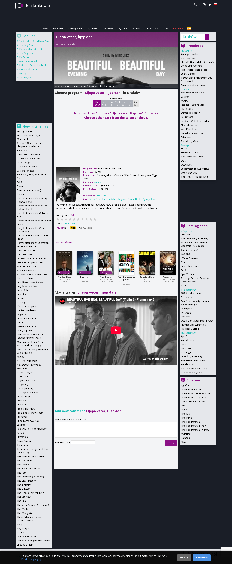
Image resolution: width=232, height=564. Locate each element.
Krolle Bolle (187, 108)
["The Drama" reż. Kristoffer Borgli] (106, 263)
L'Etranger (186, 352)
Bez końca (186, 297)
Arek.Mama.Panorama (192, 92)
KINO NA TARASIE (26, 266)
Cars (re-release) (189, 249)
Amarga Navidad (190, 54)
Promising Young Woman (30, 412)
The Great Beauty (26, 480)
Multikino (185, 433)
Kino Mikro (186, 417)
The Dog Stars (188, 58)
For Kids (136, 28)
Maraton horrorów (26, 326)
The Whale (22, 508)
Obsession (22, 376)
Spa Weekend (188, 274)
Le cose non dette (26, 318)
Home (45, 28)
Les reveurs (187, 116)
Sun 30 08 (97, 103)
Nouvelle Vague (189, 124)
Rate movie (70, 223)
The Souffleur (64, 277)
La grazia (85, 277)
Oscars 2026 (152, 28)
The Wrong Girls (189, 141)
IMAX (183, 405)
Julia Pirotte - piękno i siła (194, 69)
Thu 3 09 (124, 103)
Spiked (20, 432)
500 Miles (186, 234)
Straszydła (26, 77)
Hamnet (21, 194)
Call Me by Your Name (28, 158)
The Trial (21, 500)
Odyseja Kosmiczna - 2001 (30, 380)
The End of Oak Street (192, 156)
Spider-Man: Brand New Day (34, 41)
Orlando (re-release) (191, 356)
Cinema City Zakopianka (193, 397)
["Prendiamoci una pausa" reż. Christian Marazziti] (126, 263)
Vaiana (20, 532)
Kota (183, 344)
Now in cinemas (35, 126)
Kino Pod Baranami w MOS (195, 429)
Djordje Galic (149, 199)
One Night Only (189, 172)
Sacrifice (185, 96)
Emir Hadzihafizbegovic (114, 199)
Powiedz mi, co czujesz (193, 360)
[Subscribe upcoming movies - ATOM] (189, 28)
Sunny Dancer (188, 73)
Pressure (185, 316)
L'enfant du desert (190, 112)
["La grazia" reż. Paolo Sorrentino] (85, 263)
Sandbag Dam (147, 277)
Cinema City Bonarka (192, 389)
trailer (104, 85)
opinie (112, 85)
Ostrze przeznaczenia (28, 392)
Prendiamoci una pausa (126, 278)
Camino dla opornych (28, 166)
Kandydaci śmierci (26, 270)
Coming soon (197, 226)
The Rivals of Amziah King (194, 176)
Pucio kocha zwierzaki (192, 132)
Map (165, 28)
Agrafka (185, 385)
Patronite (178, 28)
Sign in (197, 4)
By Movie (108, 28)
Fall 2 (183, 270)
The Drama (105, 277)
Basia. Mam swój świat (29, 154)
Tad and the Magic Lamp (194, 368)
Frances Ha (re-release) (193, 104)
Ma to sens (187, 348)
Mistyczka (186, 312)
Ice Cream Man (25, 254)
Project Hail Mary (26, 408)
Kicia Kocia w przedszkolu (30, 281)
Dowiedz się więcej (31, 559)
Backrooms (23, 150)
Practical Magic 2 (190, 328)
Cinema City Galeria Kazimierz (196, 393)
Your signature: (63, 442)
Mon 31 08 (105, 103)
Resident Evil (187, 364)
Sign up (207, 4)
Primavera (186, 137)
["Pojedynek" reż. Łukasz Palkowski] (168, 263)
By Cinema (93, 28)
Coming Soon (75, 28)
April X (184, 336)
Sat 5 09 (136, 103)
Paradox (185, 437)
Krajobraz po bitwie (27, 286)
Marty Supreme (25, 330)
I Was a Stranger (189, 257)
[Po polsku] (215, 4)
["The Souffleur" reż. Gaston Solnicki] (64, 263)
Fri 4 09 (130, 103)
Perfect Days (23, 396)
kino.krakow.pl (37, 5)
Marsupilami (187, 308)
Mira (183, 262)
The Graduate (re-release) (194, 238)
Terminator (23, 444)
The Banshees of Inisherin (30, 456)
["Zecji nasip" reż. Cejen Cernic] (147, 263)
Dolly (183, 160)
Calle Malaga (23, 162)
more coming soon (193, 372)
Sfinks (184, 441)
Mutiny (184, 100)
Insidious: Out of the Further (195, 120)
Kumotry (21, 294)
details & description (89, 85)
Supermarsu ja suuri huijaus (195, 168)
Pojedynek (168, 277)
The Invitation (24, 484)
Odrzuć (184, 557)
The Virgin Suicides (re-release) (33, 504)
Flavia (184, 148)
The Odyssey (26, 53)
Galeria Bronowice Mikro (193, 401)
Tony (183, 285)
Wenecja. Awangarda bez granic (33, 540)
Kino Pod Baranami (191, 421)
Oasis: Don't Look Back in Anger (197, 320)
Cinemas (193, 380)
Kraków (190, 37)
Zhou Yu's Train (25, 544)
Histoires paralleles (191, 152)
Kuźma (20, 298)
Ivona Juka (71, 44)
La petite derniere (190, 266)
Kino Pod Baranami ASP (193, 425)
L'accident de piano (27, 306)
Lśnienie (21, 322)
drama (97, 181)
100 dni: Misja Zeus (191, 292)
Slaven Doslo (134, 199)
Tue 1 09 (111, 103)
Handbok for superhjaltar (194, 324)
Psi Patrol (24, 57)
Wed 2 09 (117, 103)
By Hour (122, 28)
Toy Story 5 (23, 528)
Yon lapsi (185, 253)
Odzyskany (186, 164)
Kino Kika (185, 413)
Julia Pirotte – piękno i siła (30, 262)
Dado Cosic (95, 199)
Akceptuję (202, 557)
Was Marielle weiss (190, 129)
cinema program (70, 85)
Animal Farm (187, 340)
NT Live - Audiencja (27, 360)
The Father (22, 472)
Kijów (184, 409)
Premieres (58, 28)
